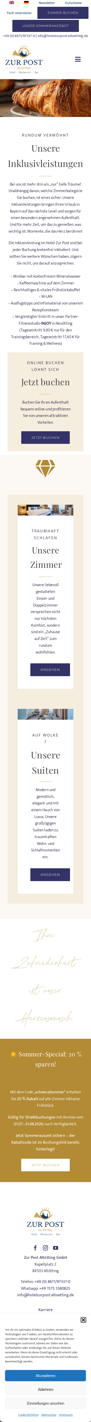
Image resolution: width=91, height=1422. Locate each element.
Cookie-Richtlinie (28, 1414)
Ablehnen (45, 1389)
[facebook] (35, 1248)
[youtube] (55, 1248)
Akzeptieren (45, 1375)
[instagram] (45, 1248)
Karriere (45, 1310)
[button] (83, 1319)
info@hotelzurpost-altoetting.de (63, 36)
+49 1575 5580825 (54, 1288)
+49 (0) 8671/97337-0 (19, 36)
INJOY (46, 323)
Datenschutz (48, 1414)
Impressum (66, 1414)
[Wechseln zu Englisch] (11, 3)
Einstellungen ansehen (45, 1403)
